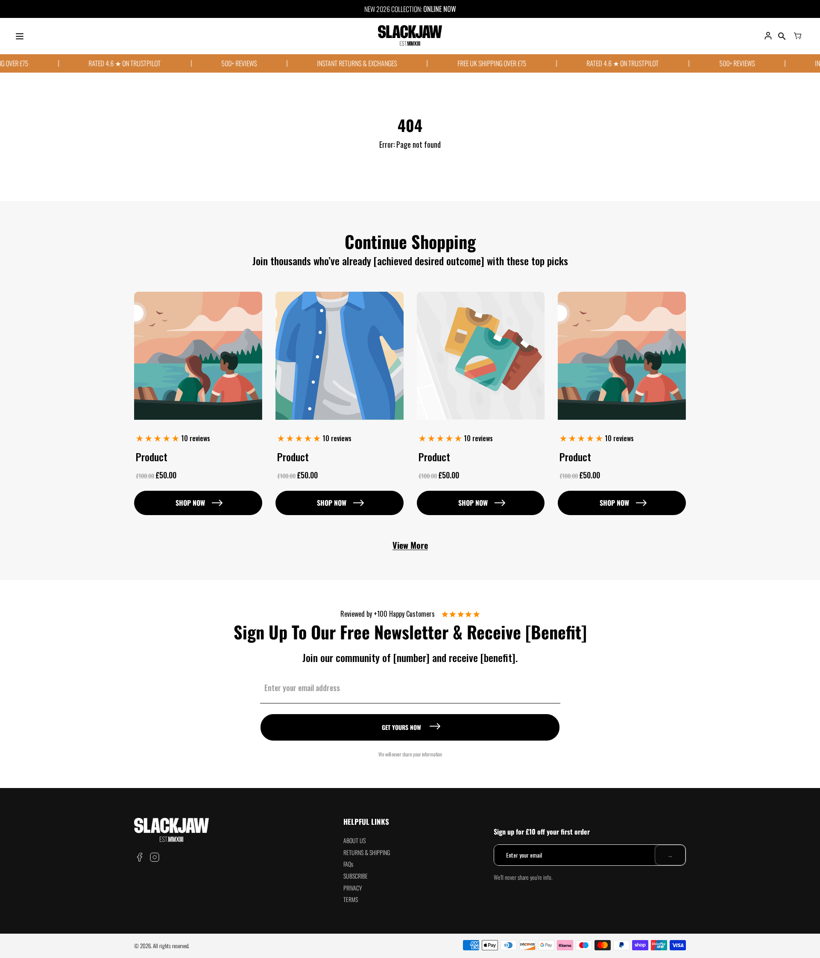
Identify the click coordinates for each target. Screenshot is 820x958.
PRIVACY (352, 887)
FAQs (348, 863)
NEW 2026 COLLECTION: (393, 9)
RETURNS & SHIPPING (366, 852)
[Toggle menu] (19, 36)
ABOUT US (354, 840)
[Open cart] (797, 36)
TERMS (350, 899)
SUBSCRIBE (355, 875)
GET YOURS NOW (401, 727)
